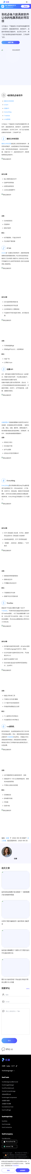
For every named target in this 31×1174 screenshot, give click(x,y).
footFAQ (4, 1121)
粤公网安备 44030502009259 (16, 1155)
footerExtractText (7, 1107)
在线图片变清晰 (6, 1104)
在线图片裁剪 (6, 1100)
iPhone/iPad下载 (10, 1141)
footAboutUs (6, 1138)
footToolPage (6, 1110)
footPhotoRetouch (8, 1088)
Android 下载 (9, 1146)
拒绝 (8, 1170)
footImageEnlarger (8, 1085)
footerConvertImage (8, 1091)
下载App (25, 6)
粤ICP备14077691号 (21, 1153)
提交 (9, 1041)
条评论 (27, 988)
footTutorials (6, 1124)
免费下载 (10, 42)
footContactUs (7, 1127)
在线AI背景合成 (6, 1094)
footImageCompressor (9, 1097)
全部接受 (22, 1170)
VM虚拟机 (10, 737)
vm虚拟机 (7, 119)
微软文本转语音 (9, 101)
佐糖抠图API (5, 422)
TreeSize (7, 116)
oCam (6, 105)
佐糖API (6, 108)
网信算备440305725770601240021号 (15, 1157)
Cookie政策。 (16, 1165)
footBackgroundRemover (10, 1082)
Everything (7, 112)
